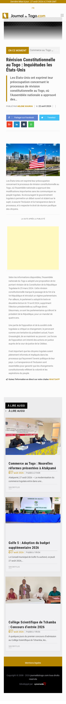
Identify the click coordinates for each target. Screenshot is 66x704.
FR (33, 8)
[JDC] (23, 15)
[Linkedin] (17, 124)
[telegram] (24, 124)
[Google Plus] (9, 124)
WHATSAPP (54, 379)
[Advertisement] (33, 248)
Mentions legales (33, 663)
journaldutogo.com (39, 675)
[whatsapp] (31, 124)
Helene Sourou (25, 106)
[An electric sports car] (33, 436)
